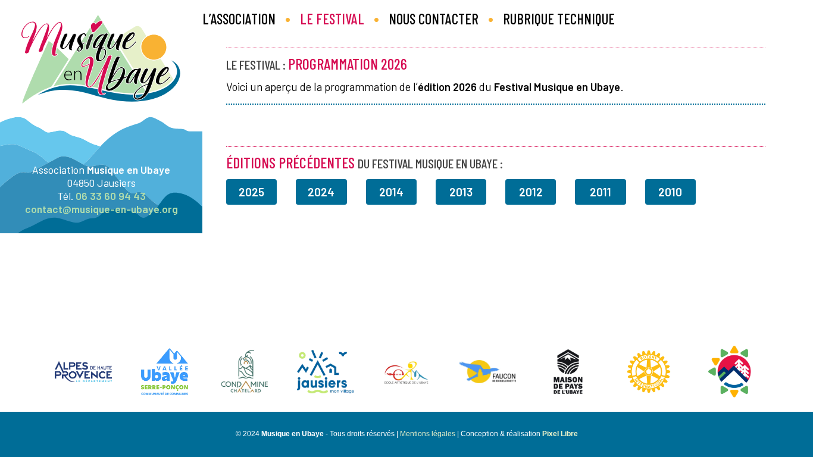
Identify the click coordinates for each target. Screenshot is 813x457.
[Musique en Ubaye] (101, 157)
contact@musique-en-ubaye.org (101, 208)
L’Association (239, 18)
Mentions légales (427, 434)
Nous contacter (434, 18)
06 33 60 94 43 (111, 195)
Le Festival (332, 18)
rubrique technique (559, 18)
